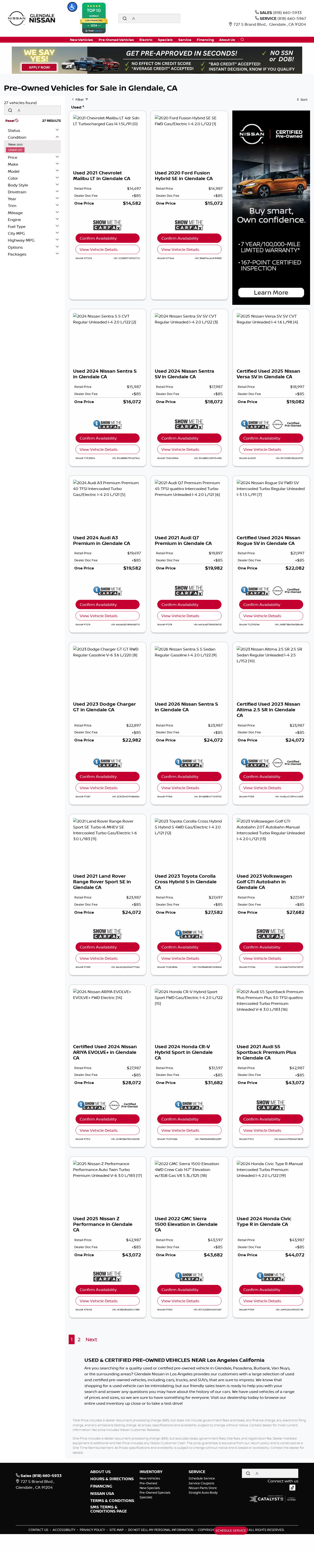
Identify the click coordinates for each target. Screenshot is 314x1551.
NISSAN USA (102, 1493)
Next (91, 1339)
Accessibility (64, 1529)
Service (197, 1472)
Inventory (151, 1472)
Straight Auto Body (203, 1492)
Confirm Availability (98, 238)
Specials (146, 1497)
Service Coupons (201, 1483)
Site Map (116, 1529)
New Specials (150, 1488)
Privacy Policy (93, 1529)
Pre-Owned (148, 1483)
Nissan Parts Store (203, 1488)
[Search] (124, 18)
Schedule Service (202, 1478)
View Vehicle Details (99, 249)
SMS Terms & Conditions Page (108, 1509)
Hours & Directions (112, 1479)
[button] (72, 7)
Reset (10, 120)
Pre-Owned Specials (155, 1492)
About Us (100, 1472)
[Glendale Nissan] (33, 18)
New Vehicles (150, 1478)
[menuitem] (33, 144)
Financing (101, 1486)
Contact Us (38, 1529)
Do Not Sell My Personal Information (161, 1529)
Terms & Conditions (112, 1501)
